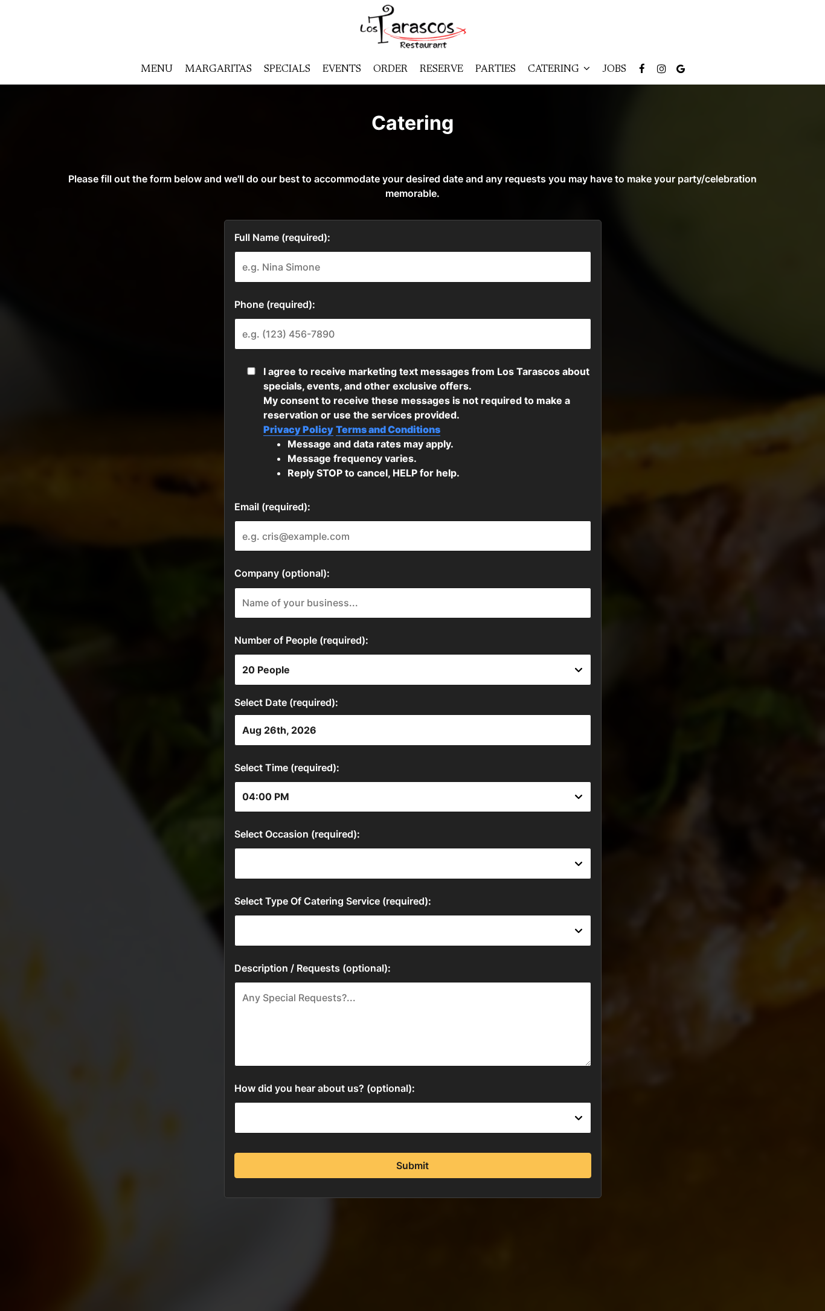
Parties (495, 69)
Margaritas (218, 69)
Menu (157, 69)
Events (342, 69)
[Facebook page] (642, 69)
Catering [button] (555, 69)
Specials (287, 69)
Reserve (441, 69)
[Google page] (680, 69)
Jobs (614, 69)
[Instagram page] (661, 69)
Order (390, 69)
